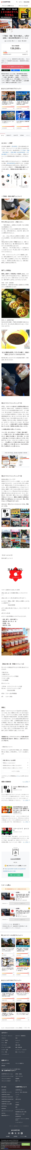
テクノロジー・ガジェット (7, 1035)
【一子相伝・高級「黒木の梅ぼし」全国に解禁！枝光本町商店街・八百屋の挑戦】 (15, 152)
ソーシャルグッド (5, 1054)
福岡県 (24, 41)
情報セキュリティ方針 (20, 1114)
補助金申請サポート (6, 1115)
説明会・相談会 (18, 1073)
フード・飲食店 (17, 41)
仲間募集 (22, 135)
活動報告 (8, 135)
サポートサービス (19, 1076)
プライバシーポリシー (20, 1109)
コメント (28, 135)
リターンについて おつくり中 (21, 829)
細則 (16, 1107)
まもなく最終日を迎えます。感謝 (21, 787)
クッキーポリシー (19, 1122)
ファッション (4, 1045)
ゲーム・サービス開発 (6, 1047)
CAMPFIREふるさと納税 (7, 1103)
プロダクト (4, 1038)
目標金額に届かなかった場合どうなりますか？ (12, 765)
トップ (2, 1027)
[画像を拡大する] (14, 900)
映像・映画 (17, 1045)
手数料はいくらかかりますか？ (9, 762)
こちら (17, 776)
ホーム (2, 135)
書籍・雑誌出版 (18, 1047)
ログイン (20, 2)
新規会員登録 (26, 2)
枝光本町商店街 (11, 163)
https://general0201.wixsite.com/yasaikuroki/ (15, 868)
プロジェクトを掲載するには (8, 5)
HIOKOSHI (4, 1108)
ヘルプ (16, 1096)
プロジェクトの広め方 (6, 1080)
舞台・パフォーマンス (20, 1052)
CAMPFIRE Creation (6, 1094)
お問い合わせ (18, 1099)
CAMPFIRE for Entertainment (7, 1099)
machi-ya (3, 1113)
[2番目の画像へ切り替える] (9, 31)
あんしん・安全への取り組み (21, 1092)
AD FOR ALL (4, 1106)
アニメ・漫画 (4, 1042)
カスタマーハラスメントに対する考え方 (22, 1119)
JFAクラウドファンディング (7, 1110)
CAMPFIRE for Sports (6, 1101)
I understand (25, 1144)
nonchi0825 (9, 41)
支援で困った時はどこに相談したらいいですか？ (13, 767)
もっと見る (25, 781)
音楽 (16, 1038)
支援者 (15, 135)
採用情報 (15, 1136)
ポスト (6, 70)
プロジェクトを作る (6, 1063)
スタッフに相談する (19, 1063)
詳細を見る (4, 903)
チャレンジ (17, 1040)
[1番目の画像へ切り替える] (3, 31)
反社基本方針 (18, 1116)
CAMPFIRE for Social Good (7, 1096)
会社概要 (7, 1136)
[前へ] (2, 18)
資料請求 (3, 1065)
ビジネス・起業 (5, 1049)
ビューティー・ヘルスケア (20, 1049)
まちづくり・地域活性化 (20, 1035)
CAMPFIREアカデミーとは (7, 1073)
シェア (16, 70)
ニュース (17, 1094)
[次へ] (29, 18)
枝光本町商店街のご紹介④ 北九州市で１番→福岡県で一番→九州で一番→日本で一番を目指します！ (21, 809)
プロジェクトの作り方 (6, 1078)
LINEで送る (25, 70)
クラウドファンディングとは (7, 1076)
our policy (6, 1148)
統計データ (17, 1080)
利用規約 (17, 1104)
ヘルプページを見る (15, 771)
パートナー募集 (23, 1136)
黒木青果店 (14, 146)
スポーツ (17, 1042)
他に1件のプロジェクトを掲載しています (16, 865)
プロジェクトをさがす (9, 1027)
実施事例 (17, 1078)
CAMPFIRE (4, 1089)
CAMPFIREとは (18, 1089)
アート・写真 (4, 1052)
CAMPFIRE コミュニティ (7, 1092)
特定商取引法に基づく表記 (9, 871)
